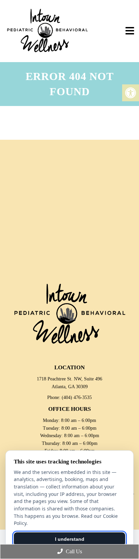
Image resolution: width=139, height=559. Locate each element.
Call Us (73, 551)
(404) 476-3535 (77, 397)
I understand (69, 539)
